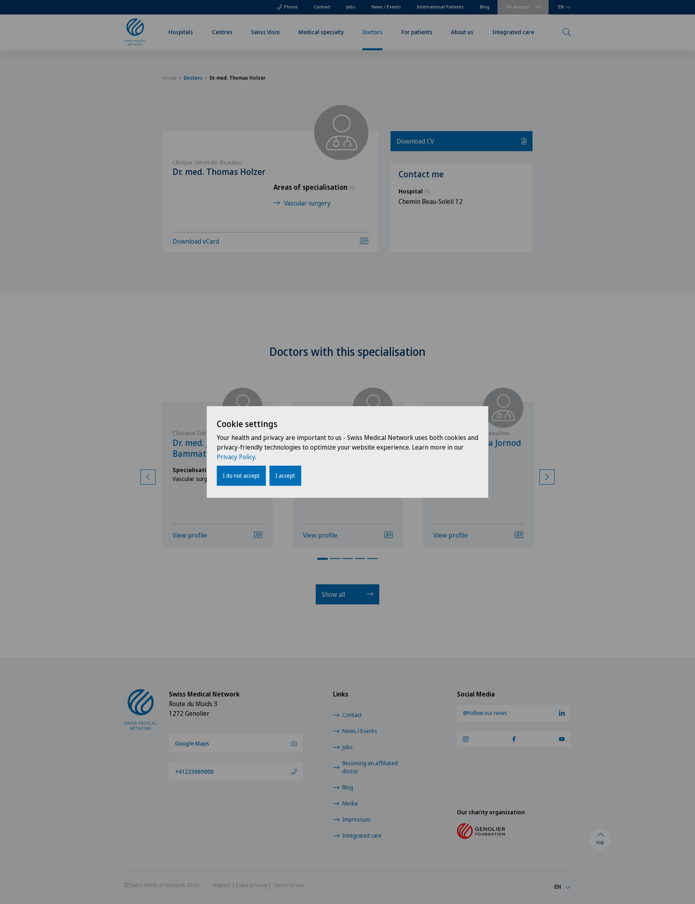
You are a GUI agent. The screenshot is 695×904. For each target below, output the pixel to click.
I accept (285, 475)
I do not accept (241, 475)
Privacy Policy (236, 456)
